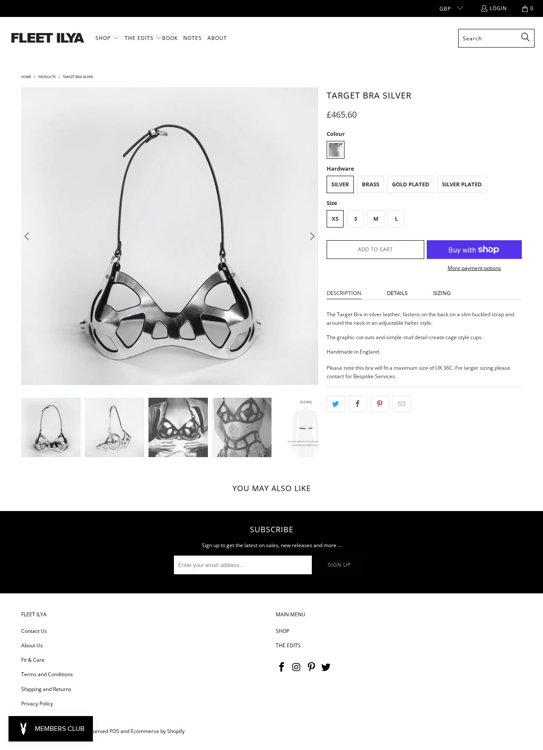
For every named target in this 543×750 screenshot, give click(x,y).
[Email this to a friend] (402, 404)
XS (335, 218)
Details (397, 293)
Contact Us (34, 631)
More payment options (474, 268)
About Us (32, 645)
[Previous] (27, 236)
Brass (370, 184)
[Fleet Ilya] (47, 38)
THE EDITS (288, 645)
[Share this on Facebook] (358, 404)
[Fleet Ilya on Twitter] (326, 667)
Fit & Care (33, 659)
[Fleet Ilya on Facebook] (282, 667)
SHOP (282, 631)
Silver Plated (462, 184)
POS (114, 731)
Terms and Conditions (47, 674)
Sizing (442, 293)
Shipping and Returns (46, 689)
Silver (340, 184)
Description (344, 293)
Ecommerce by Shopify (158, 731)
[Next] (312, 236)
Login (498, 8)
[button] (107, 38)
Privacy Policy (37, 703)
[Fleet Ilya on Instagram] (297, 667)
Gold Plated (410, 184)
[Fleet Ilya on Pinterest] (311, 667)
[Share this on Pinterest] (380, 404)
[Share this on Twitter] (336, 404)
